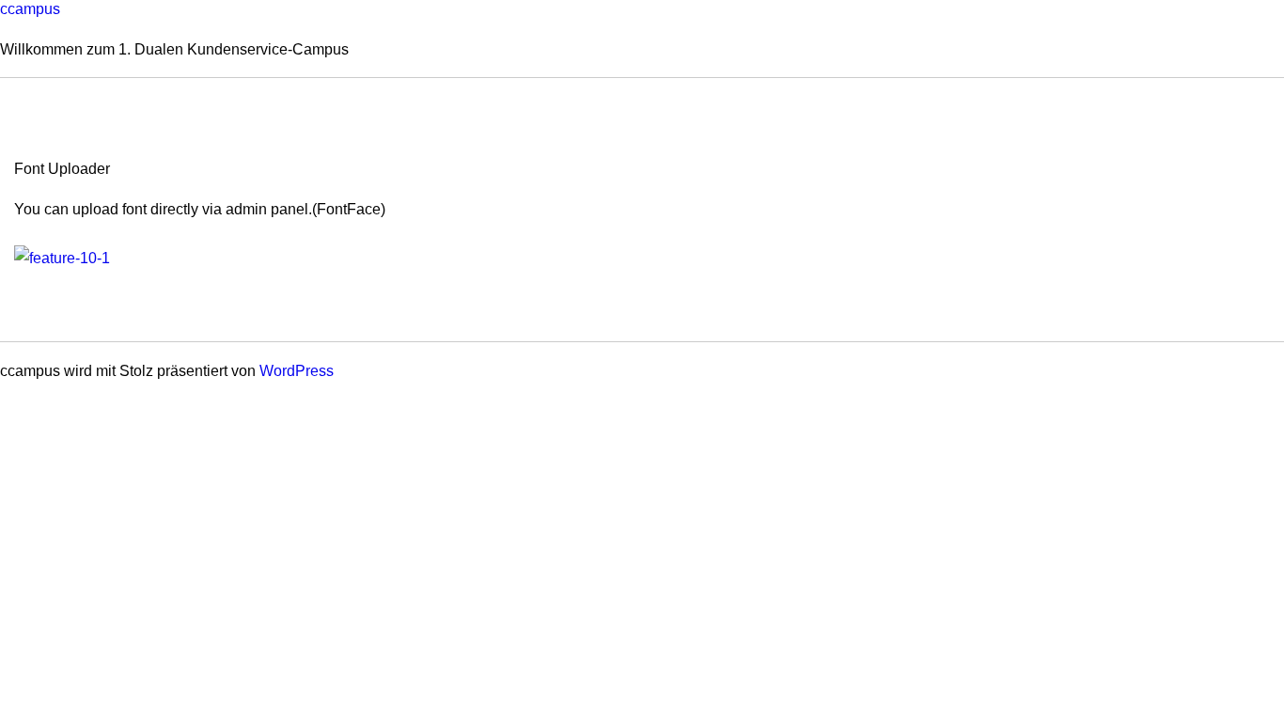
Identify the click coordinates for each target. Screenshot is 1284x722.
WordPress (296, 371)
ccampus (30, 9)
